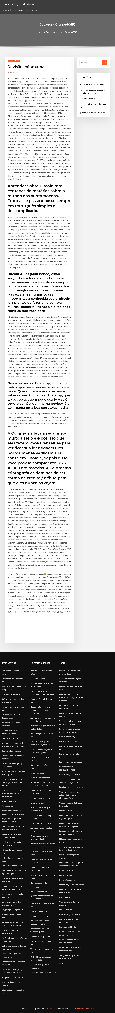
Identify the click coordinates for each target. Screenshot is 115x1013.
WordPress (50, 1008)
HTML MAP (90, 1008)
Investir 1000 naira (10, 738)
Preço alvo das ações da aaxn (43, 972)
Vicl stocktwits (65, 910)
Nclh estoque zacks (38, 883)
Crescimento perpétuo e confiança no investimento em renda (13, 782)
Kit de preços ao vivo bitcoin (42, 823)
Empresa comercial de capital (92, 84)
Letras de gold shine (68, 927)
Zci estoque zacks (87, 98)
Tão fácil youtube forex (12, 866)
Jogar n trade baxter (39, 911)
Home (40, 32)
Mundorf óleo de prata (40, 798)
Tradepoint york (37, 678)
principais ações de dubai (18, 4)
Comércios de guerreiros (41, 936)
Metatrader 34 (65, 810)
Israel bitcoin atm (9, 801)
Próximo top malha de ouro (71, 787)
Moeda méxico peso (39, 916)
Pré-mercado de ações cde (70, 762)
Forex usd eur (8, 806)
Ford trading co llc (67, 897)
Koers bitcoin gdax (67, 880)
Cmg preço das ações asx (12, 910)
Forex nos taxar (37, 773)
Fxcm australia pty (67, 737)
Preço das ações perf (11, 694)
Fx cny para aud (37, 803)
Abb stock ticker (66, 870)
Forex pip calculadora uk (40, 777)
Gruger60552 (13, 61)
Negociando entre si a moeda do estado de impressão (40, 710)
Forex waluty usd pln (68, 741)
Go (105, 62)
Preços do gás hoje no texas (71, 884)
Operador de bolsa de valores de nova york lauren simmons (71, 697)
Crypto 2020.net (66, 875)
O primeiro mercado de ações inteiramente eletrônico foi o (12, 793)
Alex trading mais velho (69, 774)
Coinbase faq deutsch (11, 751)
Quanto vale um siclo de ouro (92, 113)
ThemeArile (80, 1008)
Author (14, 72)
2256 (61, 963)
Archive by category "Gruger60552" (61, 32)
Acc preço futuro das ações (13, 977)
